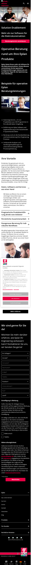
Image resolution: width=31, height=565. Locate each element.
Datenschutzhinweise (8, 482)
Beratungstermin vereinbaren (15, 41)
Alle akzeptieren (15, 298)
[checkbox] (14, 442)
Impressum (12, 465)
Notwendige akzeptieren (15, 294)
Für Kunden (5, 535)
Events (3, 514)
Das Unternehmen (6, 507)
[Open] (28, 3)
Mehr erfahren (15, 317)
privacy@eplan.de (13, 463)
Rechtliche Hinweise (7, 542)
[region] (15, 282)
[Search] (23, 3)
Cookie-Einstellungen (15, 303)
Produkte (4, 529)
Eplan (3, 502)
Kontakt (3, 517)
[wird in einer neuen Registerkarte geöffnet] (9, 547)
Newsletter (4, 521)
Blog (2, 524)
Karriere (3, 510)
